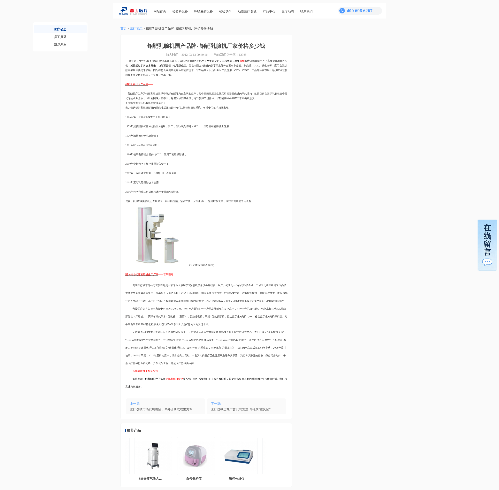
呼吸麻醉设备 (203, 11)
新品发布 (60, 44)
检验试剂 (225, 11)
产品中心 (269, 11)
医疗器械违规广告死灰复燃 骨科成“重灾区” (241, 409)
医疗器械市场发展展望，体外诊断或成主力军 (161, 409)
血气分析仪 (186, 478)
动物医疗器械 (247, 11)
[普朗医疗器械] (133, 10)
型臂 (181, 316)
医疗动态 (287, 11)
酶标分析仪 (228, 478)
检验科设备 (180, 11)
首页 (123, 28)
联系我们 (306, 11)
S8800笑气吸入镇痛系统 (146, 478)
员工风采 (60, 37)
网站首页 (160, 11)
